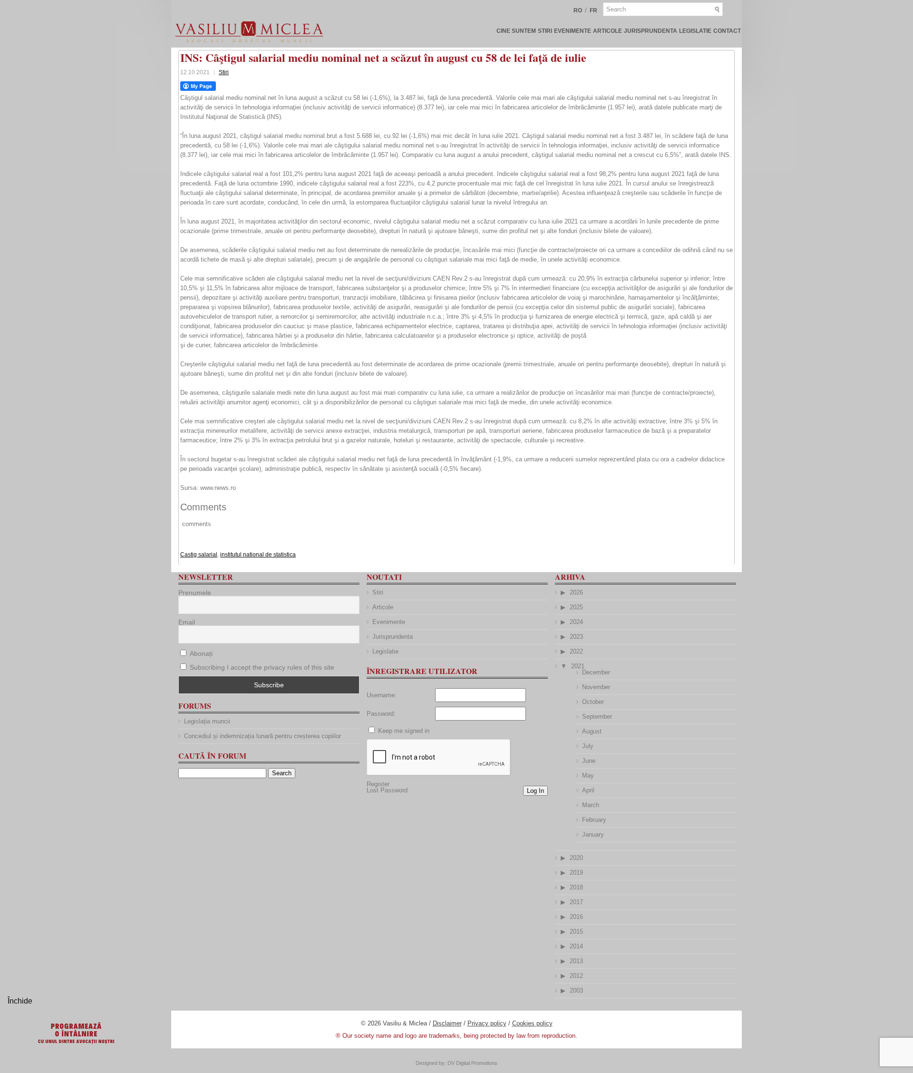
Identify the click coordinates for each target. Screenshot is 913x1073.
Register (378, 784)
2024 (576, 621)
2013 (576, 961)
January (593, 834)
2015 (576, 931)
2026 (576, 592)
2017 (576, 902)
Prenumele (194, 592)
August (592, 731)
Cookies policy (532, 1023)
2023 (576, 636)
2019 (576, 872)
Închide (20, 1001)
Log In (535, 790)
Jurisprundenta (650, 31)
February (594, 819)
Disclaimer (447, 1023)
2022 (576, 651)
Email (186, 622)
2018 (576, 887)
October (593, 701)
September (597, 716)
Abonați (200, 653)
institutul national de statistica (258, 554)
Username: (382, 695)
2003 (576, 990)
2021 (577, 666)
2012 (576, 975)
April (588, 790)
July (587, 746)
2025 (576, 607)
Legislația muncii (207, 721)
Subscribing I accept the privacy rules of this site (262, 667)
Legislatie (695, 31)
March (590, 805)
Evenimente (572, 31)
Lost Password (387, 790)
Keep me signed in (403, 731)
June (588, 760)
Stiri (545, 31)
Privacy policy (486, 1023)
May (588, 775)
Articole (607, 31)
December (596, 672)
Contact (727, 31)
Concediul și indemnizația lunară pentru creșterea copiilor (262, 736)
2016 (576, 916)
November (596, 687)
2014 (576, 946)
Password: (381, 714)
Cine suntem (516, 31)
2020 (576, 857)
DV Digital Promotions (472, 1063)
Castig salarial (198, 554)
